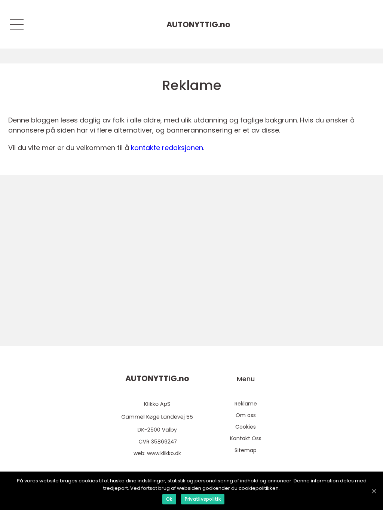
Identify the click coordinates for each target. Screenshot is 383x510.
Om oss (246, 415)
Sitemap (246, 450)
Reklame (246, 403)
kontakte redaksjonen (167, 147)
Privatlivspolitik (203, 499)
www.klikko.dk (164, 453)
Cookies (245, 426)
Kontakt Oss (245, 438)
